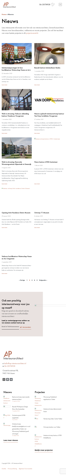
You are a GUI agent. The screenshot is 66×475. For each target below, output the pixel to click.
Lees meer (4, 85)
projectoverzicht (32, 33)
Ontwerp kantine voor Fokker (51, 427)
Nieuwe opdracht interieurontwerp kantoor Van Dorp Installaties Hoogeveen (49, 115)
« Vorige (22, 280)
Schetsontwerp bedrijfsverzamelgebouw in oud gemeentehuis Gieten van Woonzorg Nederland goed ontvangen (21, 429)
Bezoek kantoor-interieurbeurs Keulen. (47, 68)
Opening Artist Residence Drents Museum (16, 213)
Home (4, 14)
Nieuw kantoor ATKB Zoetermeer (45, 162)
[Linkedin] (7, 379)
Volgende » (43, 280)
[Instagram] (4, 379)
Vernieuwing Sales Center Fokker (52, 419)
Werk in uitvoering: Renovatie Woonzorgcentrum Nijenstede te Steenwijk (16, 163)
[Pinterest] (11, 379)
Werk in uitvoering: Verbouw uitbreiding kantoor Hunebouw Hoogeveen (15, 115)
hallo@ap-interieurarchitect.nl (15, 363)
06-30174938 (9, 366)
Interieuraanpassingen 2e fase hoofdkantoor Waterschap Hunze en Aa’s (16, 69)
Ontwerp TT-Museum (41, 213)
